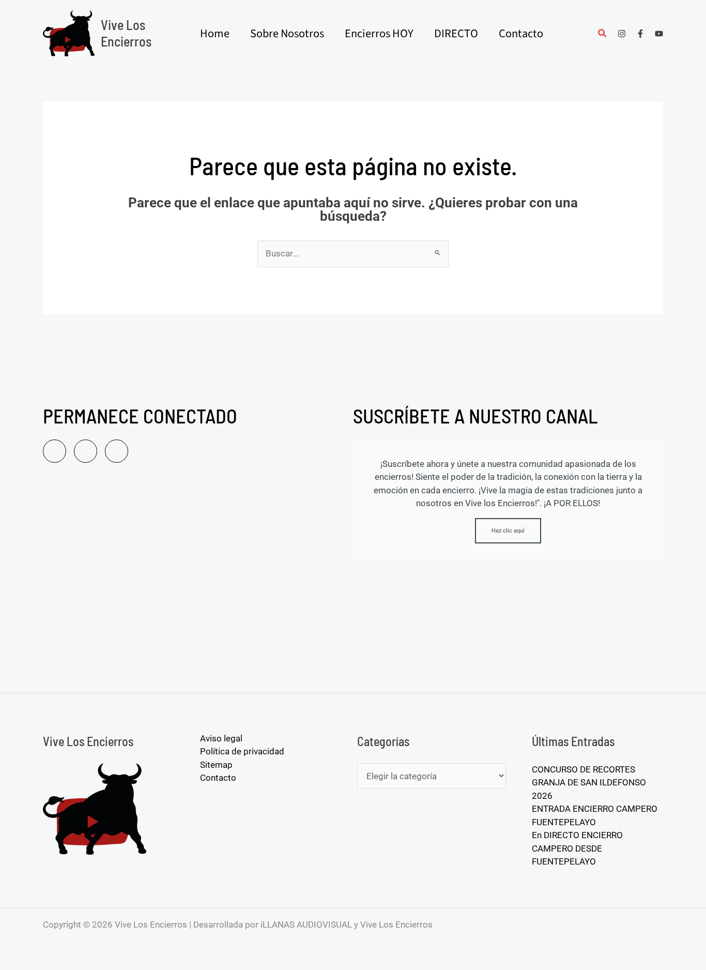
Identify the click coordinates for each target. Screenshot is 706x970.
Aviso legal (221, 738)
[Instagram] (622, 33)
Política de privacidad (242, 751)
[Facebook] (640, 33)
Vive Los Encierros (126, 33)
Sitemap (216, 765)
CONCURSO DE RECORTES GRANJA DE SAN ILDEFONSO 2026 (589, 782)
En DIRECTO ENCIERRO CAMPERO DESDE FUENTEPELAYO (577, 848)
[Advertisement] (193, 581)
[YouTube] (659, 33)
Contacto (218, 777)
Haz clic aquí (508, 530)
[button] (602, 34)
